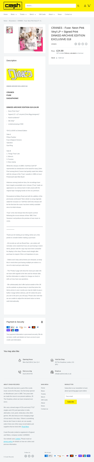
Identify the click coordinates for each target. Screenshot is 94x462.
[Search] (78, 6)
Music (13, 14)
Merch (32, 14)
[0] (89, 6)
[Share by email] (86, 43)
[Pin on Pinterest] (79, 43)
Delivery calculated (70, 53)
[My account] (85, 6)
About (51, 14)
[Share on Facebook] (75, 43)
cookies (17, 439)
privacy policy (8, 441)
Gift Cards (42, 14)
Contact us (68, 14)
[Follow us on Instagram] (32, 456)
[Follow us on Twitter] (29, 456)
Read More (25, 426)
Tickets (22, 14)
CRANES (53, 44)
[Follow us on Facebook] (25, 456)
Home (6, 14)
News (60, 14)
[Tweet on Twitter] (82, 43)
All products (12, 21)
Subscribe (70, 402)
